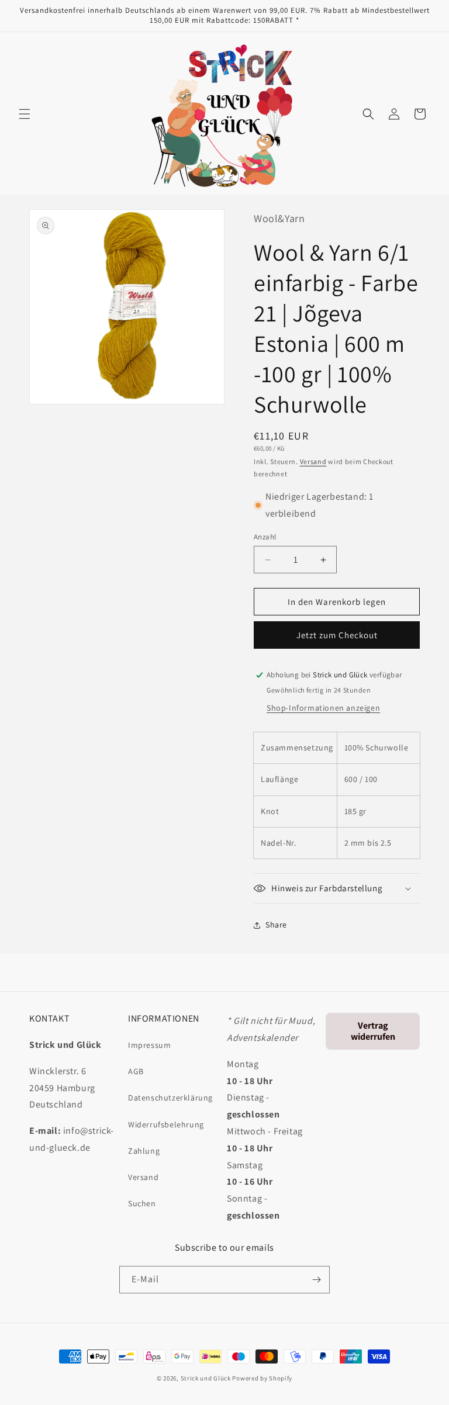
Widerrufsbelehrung (166, 1124)
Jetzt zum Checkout (337, 635)
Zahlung (144, 1151)
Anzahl (265, 537)
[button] (24, 114)
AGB (136, 1071)
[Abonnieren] (316, 1279)
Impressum (149, 1045)
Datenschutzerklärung (170, 1097)
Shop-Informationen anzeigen (323, 707)
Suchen (142, 1203)
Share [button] (276, 924)
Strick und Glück (206, 1378)
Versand (313, 461)
